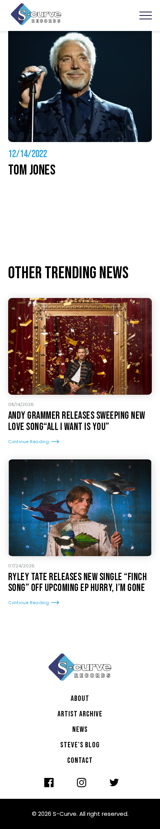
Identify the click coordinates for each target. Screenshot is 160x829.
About (80, 698)
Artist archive (80, 714)
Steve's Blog (80, 745)
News (80, 729)
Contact (80, 760)
